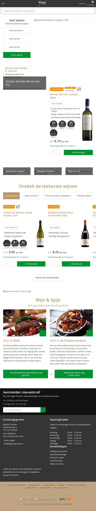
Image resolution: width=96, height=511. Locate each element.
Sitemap (61, 485)
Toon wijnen (17, 55)
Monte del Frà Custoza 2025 (64, 96)
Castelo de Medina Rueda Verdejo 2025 (17, 214)
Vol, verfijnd (54, 227)
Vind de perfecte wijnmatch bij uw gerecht (25, 374)
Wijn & (11, 340)
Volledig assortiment (58, 451)
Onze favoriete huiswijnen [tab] (57, 195)
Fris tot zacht (57, 103)
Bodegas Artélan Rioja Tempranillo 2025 (60, 214)
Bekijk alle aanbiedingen (47, 277)
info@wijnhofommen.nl (13, 444)
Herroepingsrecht (61, 488)
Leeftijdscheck (31, 488)
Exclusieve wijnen (57, 457)
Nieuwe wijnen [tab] (84, 195)
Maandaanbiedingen (58, 454)
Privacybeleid (45, 488)
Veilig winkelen (49, 485)
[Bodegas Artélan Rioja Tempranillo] (85, 234)
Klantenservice (34, 485)
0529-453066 (9, 440)
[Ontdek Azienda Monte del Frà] (24, 88)
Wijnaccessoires (56, 464)
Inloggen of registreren (16, 485)
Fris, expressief (11, 227)
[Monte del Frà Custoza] (87, 120)
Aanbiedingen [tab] (11, 195)
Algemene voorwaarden (76, 485)
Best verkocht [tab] (31, 195)
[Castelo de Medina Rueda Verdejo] (40, 234)
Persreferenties (56, 460)
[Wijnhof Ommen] (42, 3)
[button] (62, 124)
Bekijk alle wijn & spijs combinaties (74, 374)
